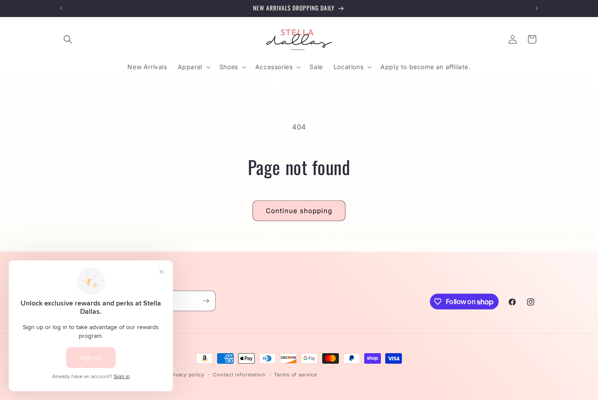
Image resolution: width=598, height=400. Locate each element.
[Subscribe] (205, 301)
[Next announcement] (536, 8)
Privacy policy (186, 375)
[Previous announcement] (61, 8)
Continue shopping (299, 211)
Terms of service (295, 375)
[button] (67, 39)
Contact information (239, 375)
